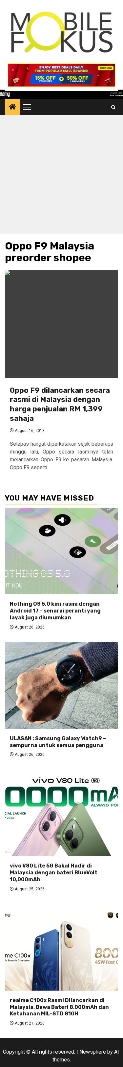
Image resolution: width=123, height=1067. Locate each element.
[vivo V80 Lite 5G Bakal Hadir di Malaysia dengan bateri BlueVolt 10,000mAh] (61, 813)
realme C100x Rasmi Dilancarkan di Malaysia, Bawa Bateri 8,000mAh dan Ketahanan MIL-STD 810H (59, 1007)
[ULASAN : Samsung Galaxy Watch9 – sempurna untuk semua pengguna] (61, 685)
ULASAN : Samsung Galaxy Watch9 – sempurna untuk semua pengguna (58, 741)
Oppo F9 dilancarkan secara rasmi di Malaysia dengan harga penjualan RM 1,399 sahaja (60, 404)
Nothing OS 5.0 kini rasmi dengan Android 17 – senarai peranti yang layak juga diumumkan (55, 611)
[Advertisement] (61, 176)
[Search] (113, 107)
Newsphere (92, 1052)
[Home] (12, 107)
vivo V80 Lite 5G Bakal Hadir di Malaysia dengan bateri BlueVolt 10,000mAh (53, 873)
